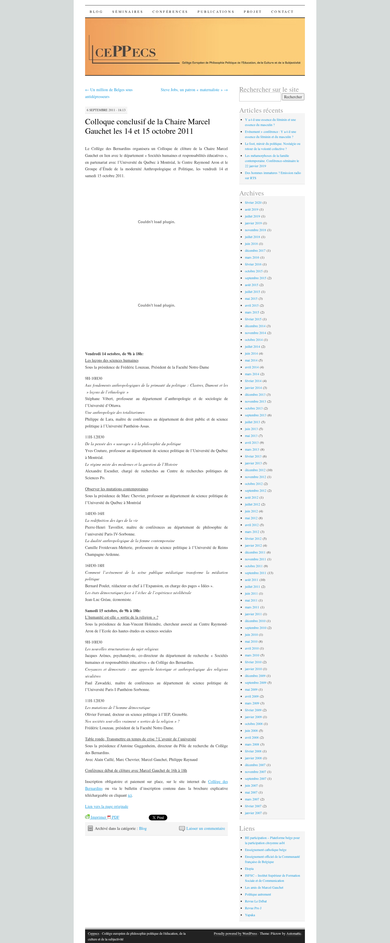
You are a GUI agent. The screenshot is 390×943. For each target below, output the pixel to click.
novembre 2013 (255, 401)
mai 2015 (251, 298)
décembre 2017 (255, 250)
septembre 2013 (255, 415)
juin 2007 (251, 785)
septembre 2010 (255, 627)
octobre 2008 (254, 723)
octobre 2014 (254, 339)
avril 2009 (252, 696)
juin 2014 (251, 353)
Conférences (170, 11)
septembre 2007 (255, 778)
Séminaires (127, 11)
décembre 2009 (255, 675)
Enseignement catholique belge (265, 849)
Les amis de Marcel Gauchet (264, 887)
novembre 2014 (255, 332)
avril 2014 (252, 367)
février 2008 (253, 751)
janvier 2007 (253, 812)
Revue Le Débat (256, 901)
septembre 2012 (255, 490)
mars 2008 (252, 744)
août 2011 (251, 579)
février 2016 (253, 264)
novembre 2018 (255, 229)
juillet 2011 (252, 586)
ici (130, 795)
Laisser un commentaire (205, 828)
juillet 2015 (252, 291)
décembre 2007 (255, 764)
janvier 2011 (253, 614)
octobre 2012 (254, 483)
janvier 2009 (253, 716)
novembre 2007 (255, 771)
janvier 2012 (253, 545)
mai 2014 (251, 360)
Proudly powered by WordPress (235, 933)
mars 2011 (252, 607)
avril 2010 (252, 648)
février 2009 (253, 710)
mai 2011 (251, 600)
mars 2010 (252, 655)
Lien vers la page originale (106, 806)
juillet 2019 (252, 216)
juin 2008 (251, 730)
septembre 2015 (255, 277)
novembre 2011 (255, 559)
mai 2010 (251, 641)
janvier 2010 (253, 668)
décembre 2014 (255, 325)
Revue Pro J (253, 908)
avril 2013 (252, 442)
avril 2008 (252, 737)
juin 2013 (251, 428)
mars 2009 (252, 703)
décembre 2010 (255, 620)
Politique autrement (258, 894)
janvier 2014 (253, 387)
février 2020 (253, 202)
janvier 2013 (253, 463)
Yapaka (250, 914)
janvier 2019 (253, 223)
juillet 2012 (252, 504)
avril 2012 (252, 524)
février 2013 (253, 456)
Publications (216, 11)
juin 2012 (251, 511)
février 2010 (253, 662)
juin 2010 (251, 634)
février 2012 (253, 538)
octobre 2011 (254, 566)
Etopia (249, 868)
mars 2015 (252, 312)
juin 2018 (251, 243)
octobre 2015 (254, 271)
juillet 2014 (252, 346)
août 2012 (251, 497)
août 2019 (251, 209)
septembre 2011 (255, 572)
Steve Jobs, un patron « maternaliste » (194, 89)
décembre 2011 (255, 552)
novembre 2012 (255, 476)
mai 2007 (251, 792)
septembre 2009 (255, 682)
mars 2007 (252, 799)
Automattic (293, 933)
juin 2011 (251, 593)
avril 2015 (252, 305)
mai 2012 (251, 518)
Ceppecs (93, 933)
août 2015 (251, 284)
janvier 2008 (253, 758)
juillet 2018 (252, 236)
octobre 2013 (254, 408)
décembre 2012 (255, 469)
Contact (282, 11)
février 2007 (253, 806)
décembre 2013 (255, 394)
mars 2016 (252, 257)
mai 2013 (251, 435)
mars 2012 (252, 531)
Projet (253, 11)
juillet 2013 (252, 421)
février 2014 (253, 380)
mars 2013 (252, 449)
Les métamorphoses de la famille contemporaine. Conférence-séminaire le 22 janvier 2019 (272, 160)
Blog (96, 11)
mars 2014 (252, 373)
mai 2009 (251, 689)
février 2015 (253, 319)
